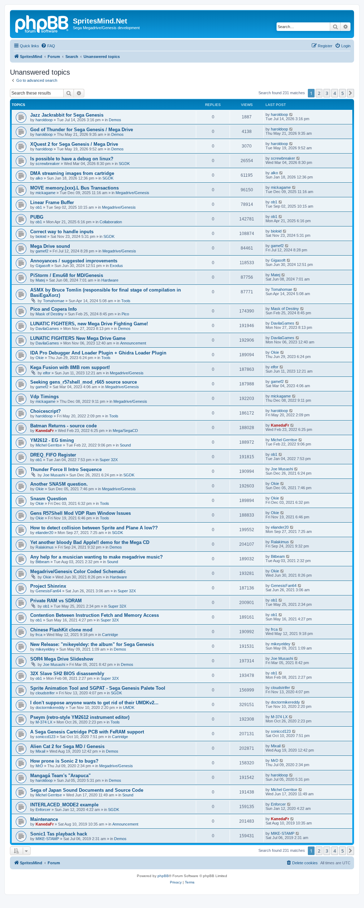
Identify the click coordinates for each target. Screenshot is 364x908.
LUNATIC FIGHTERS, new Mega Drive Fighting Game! (89, 323)
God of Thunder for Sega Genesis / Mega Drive (81, 129)
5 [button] (342, 93)
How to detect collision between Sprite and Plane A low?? (94, 527)
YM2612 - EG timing (52, 440)
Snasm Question (48, 498)
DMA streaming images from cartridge (72, 173)
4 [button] (334, 93)
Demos (115, 120)
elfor (46, 373)
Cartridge (110, 634)
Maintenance (44, 819)
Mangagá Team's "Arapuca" (60, 775)
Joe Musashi (54, 475)
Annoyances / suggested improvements (73, 260)
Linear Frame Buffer (52, 202)
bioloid (41, 236)
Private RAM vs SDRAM (56, 600)
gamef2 (42, 251)
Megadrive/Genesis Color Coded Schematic (78, 571)
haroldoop (44, 120)
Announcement (133, 343)
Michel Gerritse (49, 445)
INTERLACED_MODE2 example (64, 804)
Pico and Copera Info (53, 309)
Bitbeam (42, 562)
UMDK (128, 707)
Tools (125, 301)
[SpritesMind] (42, 23)
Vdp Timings (44, 396)
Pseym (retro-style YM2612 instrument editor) (79, 717)
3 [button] (327, 93)
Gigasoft (43, 265)
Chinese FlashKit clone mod (61, 629)
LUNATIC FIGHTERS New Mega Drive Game (77, 338)
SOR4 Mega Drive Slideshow (61, 659)
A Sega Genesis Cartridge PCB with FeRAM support (87, 732)
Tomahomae (53, 301)
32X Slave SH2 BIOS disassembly (67, 673)
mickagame (45, 193)
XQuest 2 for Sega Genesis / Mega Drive (74, 144)
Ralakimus (45, 547)
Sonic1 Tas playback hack (58, 834)
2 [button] (319, 93)
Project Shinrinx (48, 586)
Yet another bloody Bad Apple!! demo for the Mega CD (89, 542)
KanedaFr (45, 430)
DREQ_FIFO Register (53, 455)
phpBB (163, 876)
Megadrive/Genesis (132, 193)
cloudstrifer (45, 693)
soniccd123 (45, 737)
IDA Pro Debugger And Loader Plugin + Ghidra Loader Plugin (98, 353)
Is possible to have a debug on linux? (71, 158)
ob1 (39, 207)
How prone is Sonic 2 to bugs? (64, 761)
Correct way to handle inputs (61, 231)
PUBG (36, 217)
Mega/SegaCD (125, 430)
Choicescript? (45, 411)
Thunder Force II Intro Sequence (66, 469)
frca (39, 634)
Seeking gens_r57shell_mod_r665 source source (83, 382)
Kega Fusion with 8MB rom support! (70, 367)
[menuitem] (48, 46)
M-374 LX (44, 722)
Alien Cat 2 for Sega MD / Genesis (67, 746)
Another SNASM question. (59, 484)
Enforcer (43, 809)
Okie (40, 358)
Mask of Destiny (50, 314)
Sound (125, 445)
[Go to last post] (291, 114)
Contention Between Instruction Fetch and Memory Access (94, 615)
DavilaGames (47, 328)
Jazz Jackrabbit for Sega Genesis (66, 115)
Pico (125, 314)
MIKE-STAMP (47, 839)
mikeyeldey (45, 649)
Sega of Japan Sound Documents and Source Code (86, 790)
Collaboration (111, 222)
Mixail (40, 751)
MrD (39, 766)
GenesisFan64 (48, 591)
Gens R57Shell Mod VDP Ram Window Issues (80, 513)
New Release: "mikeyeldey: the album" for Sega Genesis (92, 644)
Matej (40, 280)
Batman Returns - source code (63, 425)
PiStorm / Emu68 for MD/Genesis (66, 275)
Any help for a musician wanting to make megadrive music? (96, 557)
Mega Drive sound (50, 246)
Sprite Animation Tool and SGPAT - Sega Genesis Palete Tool (97, 688)
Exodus (116, 265)
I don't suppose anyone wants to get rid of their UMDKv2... (94, 702)
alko (39, 178)
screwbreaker (48, 163)
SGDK (124, 163)
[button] (350, 93)
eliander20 (44, 532)
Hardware (109, 280)
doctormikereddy (50, 707)
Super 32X (109, 460)
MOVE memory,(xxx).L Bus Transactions (74, 188)
